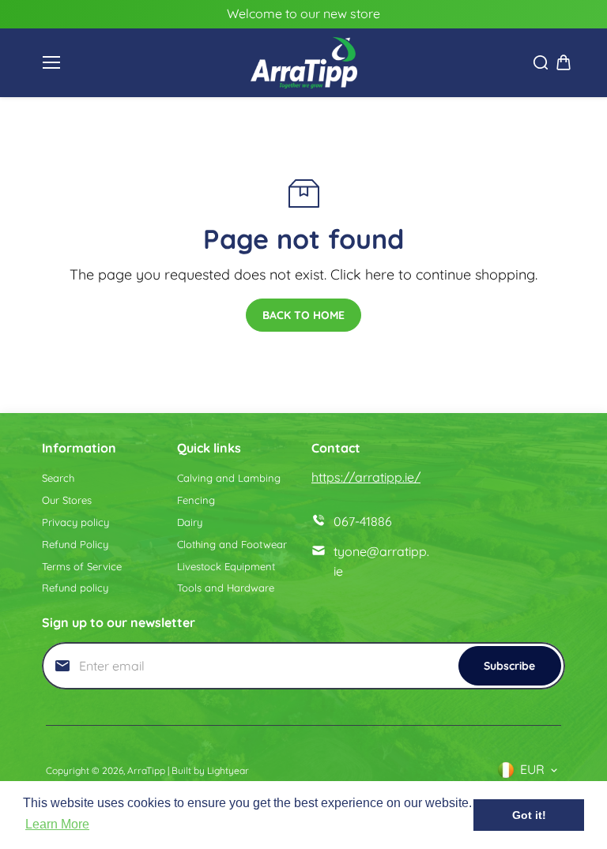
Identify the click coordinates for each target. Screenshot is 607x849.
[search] (540, 62)
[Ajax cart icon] (563, 62)
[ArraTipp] (304, 63)
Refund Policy (75, 544)
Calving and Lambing (229, 477)
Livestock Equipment (226, 566)
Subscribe (509, 666)
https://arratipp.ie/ (365, 477)
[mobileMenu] (51, 62)
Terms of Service (82, 566)
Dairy (189, 522)
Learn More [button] (57, 824)
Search (58, 477)
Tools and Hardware (225, 587)
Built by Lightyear (210, 770)
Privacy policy (75, 522)
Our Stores (67, 500)
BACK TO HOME (303, 315)
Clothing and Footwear (232, 544)
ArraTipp (146, 770)
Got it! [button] (529, 815)
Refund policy (75, 587)
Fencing (196, 500)
